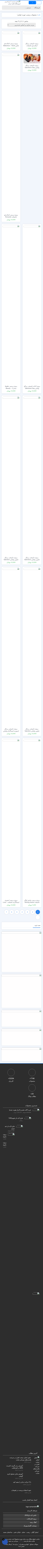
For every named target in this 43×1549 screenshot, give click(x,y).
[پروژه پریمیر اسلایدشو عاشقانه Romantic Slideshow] (11, 133)
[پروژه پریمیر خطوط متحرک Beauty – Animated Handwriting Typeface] (11, 304)
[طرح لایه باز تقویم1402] (27, 1196)
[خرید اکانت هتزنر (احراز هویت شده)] (35, 1188)
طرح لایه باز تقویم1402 (15, 1118)
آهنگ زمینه (33, 1522)
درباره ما (15, 1544)
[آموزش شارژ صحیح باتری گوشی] (27, 1476)
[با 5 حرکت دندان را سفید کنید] (35, 1484)
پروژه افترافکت (31, 1519)
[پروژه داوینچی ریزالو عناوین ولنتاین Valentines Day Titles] (32, 476)
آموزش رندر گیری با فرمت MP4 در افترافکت (14, 1467)
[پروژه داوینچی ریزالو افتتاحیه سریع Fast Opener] (35, 1372)
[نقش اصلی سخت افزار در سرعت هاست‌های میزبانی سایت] (35, 1465)
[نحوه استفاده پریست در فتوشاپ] (35, 1492)
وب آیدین (20, 1541)
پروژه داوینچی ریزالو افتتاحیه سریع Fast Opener (4, 1144)
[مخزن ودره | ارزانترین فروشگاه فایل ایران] (10, 2)
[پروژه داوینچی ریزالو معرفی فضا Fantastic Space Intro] (10, 1213)
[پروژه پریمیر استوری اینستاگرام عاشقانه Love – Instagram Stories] (11, 818)
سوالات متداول (34, 1544)
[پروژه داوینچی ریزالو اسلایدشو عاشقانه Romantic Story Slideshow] (32, 36)
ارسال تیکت (8, 1544)
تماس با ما (22, 1546)
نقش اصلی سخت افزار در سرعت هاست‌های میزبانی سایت (20, 1459)
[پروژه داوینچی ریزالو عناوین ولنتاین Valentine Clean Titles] (11, 476)
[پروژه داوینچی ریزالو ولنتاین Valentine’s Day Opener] (32, 58)
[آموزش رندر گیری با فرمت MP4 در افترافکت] (27, 1468)
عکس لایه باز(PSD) (30, 1515)
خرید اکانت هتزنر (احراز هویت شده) (20, 1110)
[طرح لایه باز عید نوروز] (19, 1204)
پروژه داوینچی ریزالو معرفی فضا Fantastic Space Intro (4, 1135)
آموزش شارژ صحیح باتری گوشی (15, 1475)
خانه (39, 15)
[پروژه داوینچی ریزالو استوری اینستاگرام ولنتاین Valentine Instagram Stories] (11, 647)
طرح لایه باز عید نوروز (10, 1127)
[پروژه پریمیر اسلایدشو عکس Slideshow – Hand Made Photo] (11, 36)
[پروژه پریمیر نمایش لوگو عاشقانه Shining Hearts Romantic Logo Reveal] (32, 818)
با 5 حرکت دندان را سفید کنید (22, 1482)
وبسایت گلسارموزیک (30, 1526)
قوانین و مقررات (23, 1544)
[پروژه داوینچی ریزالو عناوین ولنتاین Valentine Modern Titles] (32, 647)
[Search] (4, 8)
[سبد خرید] (5, 1542)
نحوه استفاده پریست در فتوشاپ (21, 1490)
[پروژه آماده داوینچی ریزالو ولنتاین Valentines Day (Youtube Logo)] (32, 304)
